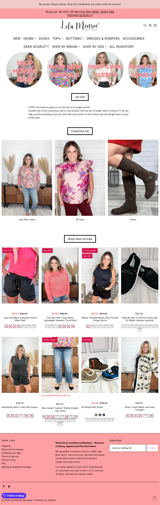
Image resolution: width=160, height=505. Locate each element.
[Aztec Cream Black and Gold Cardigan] (139, 365)
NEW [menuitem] (16, 38)
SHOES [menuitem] (44, 38)
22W (60, 423)
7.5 (132, 326)
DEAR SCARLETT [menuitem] (36, 47)
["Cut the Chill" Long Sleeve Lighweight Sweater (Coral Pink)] (60, 275)
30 (71, 416)
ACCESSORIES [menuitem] (133, 38)
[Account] (150, 25)
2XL (145, 415)
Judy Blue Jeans (26, 219)
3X (29, 326)
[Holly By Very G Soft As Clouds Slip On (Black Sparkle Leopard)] (139, 275)
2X (23, 326)
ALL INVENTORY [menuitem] (122, 47)
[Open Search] (145, 25)
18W (66, 420)
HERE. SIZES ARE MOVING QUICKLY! (90, 13)
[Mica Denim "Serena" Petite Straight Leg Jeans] (60, 365)
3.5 (92, 419)
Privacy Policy (9, 459)
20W (72, 420)
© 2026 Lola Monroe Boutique (17, 500)
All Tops (80, 219)
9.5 (151, 326)
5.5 (106, 419)
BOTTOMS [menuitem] (73, 38)
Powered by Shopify (45, 500)
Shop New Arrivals (80, 239)
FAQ (4, 463)
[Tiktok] (9, 486)
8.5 (141, 326)
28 (62, 416)
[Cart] (155, 25)
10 (156, 326)
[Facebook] (3, 486)
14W (53, 420)
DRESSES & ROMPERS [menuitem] (103, 38)
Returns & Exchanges (12, 449)
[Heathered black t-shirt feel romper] (20, 365)
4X (34, 326)
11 (140, 329)
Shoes (133, 219)
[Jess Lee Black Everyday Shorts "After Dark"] (20, 275)
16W (59, 420)
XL (101, 326)
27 (57, 416)
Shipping (6, 446)
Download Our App (11, 453)
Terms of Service (10, 456)
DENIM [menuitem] (28, 38)
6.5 (111, 419)
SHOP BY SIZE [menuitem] (93, 47)
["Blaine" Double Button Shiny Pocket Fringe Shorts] (100, 275)
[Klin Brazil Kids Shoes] (100, 365)
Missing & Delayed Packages (16, 467)
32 (47, 420)
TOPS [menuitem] (56, 38)
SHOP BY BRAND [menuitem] (65, 47)
